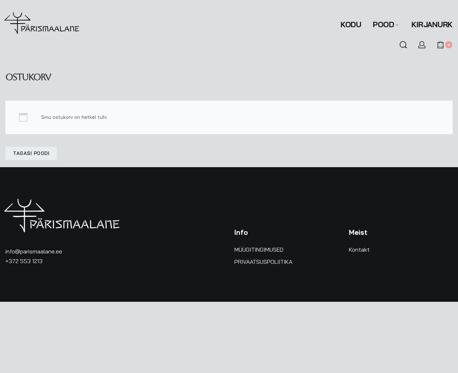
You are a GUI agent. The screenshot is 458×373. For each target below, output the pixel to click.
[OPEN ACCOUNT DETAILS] (422, 45)
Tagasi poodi (31, 153)
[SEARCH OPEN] (403, 45)
